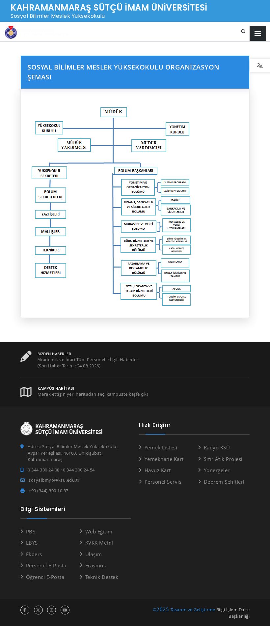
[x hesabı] (38, 610)
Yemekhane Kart (164, 459)
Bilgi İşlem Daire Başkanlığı (233, 613)
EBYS (32, 542)
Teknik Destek (101, 577)
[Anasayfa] (38, 32)
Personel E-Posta (46, 565)
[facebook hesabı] (25, 610)
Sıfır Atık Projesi (223, 459)
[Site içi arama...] (243, 31)
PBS (30, 531)
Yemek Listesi (161, 447)
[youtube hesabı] (65, 610)
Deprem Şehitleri (224, 481)
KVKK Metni (99, 542)
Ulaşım (93, 554)
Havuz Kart (158, 470)
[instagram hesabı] (51, 610)
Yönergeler (217, 470)
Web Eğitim (99, 531)
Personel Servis (163, 481)
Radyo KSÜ (217, 447)
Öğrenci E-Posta (45, 577)
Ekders (34, 554)
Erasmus (95, 565)
